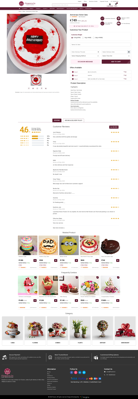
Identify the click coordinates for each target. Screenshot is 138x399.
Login (108, 6)
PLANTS (45, 8)
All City (49, 371)
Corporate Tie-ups (104, 1)
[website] (27, 3)
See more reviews (58, 228)
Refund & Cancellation (52, 379)
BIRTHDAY (52, 8)
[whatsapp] (37, 88)
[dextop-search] (84, 5)
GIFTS (81, 8)
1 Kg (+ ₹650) (87, 37)
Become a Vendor (93, 1)
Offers (85, 1)
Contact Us (50, 375)
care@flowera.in (110, 371)
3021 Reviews (82, 16)
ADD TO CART (116, 61)
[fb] (72, 372)
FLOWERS (24, 8)
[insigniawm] (84, 397)
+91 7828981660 (114, 1)
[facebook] (28, 88)
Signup (111, 6)
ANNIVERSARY (60, 8)
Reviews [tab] (57, 120)
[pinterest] (41, 88)
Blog (48, 373)
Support (79, 1)
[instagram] (76, 372)
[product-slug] (27, 245)
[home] (19, 8)
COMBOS (38, 8)
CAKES (31, 8)
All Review (113, 127)
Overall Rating (36, 129)
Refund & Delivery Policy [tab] (73, 120)
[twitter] (84, 372)
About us (49, 383)
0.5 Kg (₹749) (77, 37)
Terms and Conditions (52, 381)
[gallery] (36, 80)
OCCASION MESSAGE (85, 61)
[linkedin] (45, 88)
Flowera (54, 397)
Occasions (88, 8)
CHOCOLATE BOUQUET (72, 8)
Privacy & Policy (51, 377)
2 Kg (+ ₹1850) (99, 37)
